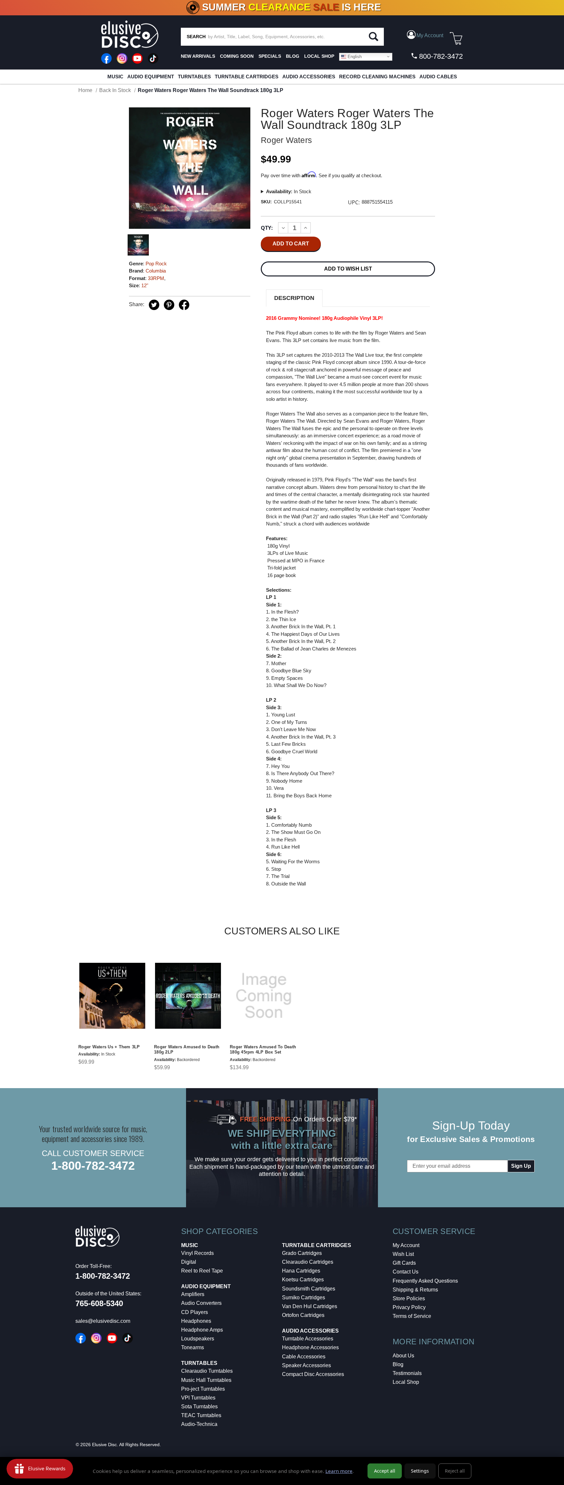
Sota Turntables (199, 1406)
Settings (420, 1471)
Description (294, 298)
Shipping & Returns (415, 1289)
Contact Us (405, 1271)
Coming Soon (237, 56)
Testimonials (407, 1373)
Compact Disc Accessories (313, 1374)
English (354, 56)
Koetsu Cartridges (303, 1279)
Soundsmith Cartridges (308, 1288)
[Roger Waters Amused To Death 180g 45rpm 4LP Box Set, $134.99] (264, 995)
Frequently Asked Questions (425, 1281)
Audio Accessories (308, 76)
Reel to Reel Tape (202, 1271)
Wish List (403, 1254)
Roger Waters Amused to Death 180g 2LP (186, 1049)
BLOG (292, 56)
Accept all (384, 1471)
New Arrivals (198, 56)
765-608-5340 (99, 1303)
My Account (406, 1245)
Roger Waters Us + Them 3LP (109, 1046)
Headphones (196, 1321)
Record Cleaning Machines (377, 76)
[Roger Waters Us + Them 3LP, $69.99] (112, 995)
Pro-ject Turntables (203, 1389)
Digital (188, 1262)
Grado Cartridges (302, 1253)
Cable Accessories (303, 1356)
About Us (403, 1355)
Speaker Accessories (306, 1365)
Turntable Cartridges (246, 76)
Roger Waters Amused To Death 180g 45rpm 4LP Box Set (263, 1049)
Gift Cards (404, 1263)
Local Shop (406, 1382)
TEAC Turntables (201, 1415)
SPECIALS (269, 56)
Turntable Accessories (307, 1338)
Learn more (338, 1471)
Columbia (156, 271)
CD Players (194, 1312)
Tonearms (192, 1347)
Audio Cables (438, 76)
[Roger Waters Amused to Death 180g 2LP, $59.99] (188, 995)
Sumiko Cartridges (303, 1297)
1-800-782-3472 (93, 1165)
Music (115, 76)
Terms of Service (412, 1316)
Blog (398, 1364)
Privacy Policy (409, 1307)
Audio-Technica (199, 1424)
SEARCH (196, 36)
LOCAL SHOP (319, 56)
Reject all (455, 1471)
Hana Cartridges (301, 1271)
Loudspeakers (197, 1338)
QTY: (267, 227)
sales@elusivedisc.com (102, 1321)
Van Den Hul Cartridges (309, 1306)
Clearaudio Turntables (207, 1371)
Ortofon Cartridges (303, 1315)
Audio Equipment (150, 76)
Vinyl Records (197, 1253)
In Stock (288, 191)
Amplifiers (192, 1294)
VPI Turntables (198, 1397)
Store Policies (409, 1298)
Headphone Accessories (310, 1347)
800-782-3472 (440, 56)
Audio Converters (201, 1303)
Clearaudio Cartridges (307, 1262)
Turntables (194, 76)
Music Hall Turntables (206, 1380)
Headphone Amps (202, 1330)
